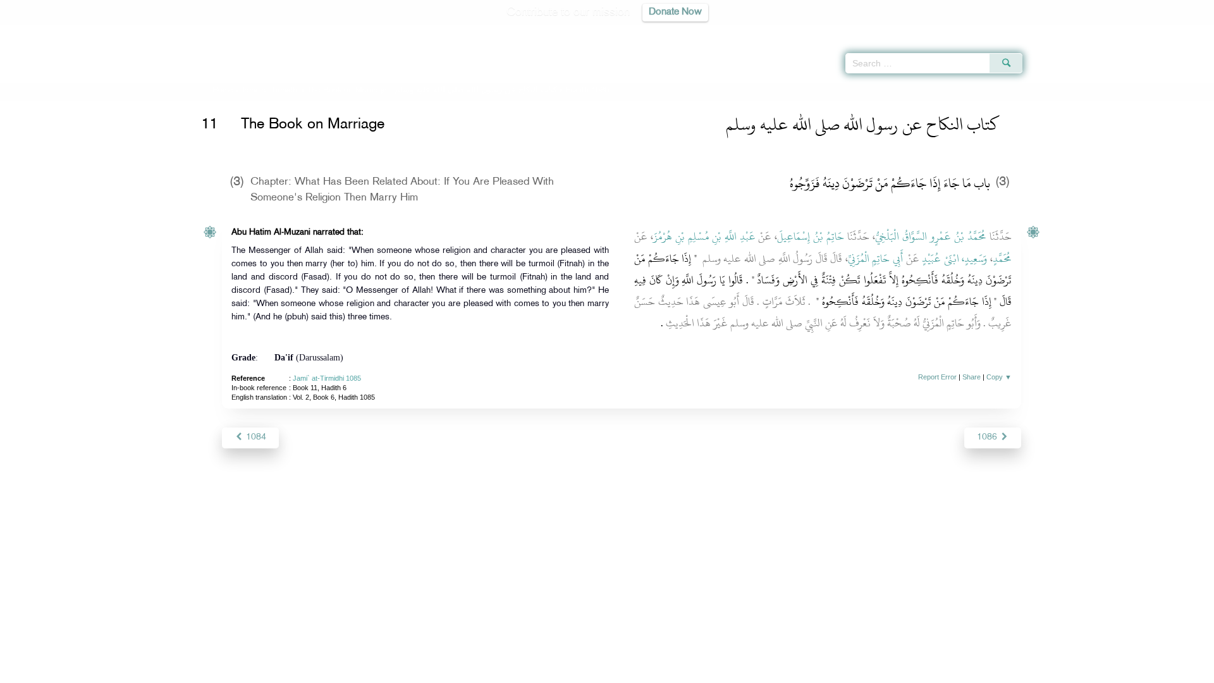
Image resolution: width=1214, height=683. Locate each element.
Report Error (937, 377)
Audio (1183, 31)
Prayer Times (1139, 31)
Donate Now (675, 12)
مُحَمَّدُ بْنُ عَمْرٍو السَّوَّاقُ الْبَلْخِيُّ (930, 236)
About (478, 671)
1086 (988, 437)
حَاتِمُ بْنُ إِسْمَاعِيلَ (810, 236)
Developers (597, 671)
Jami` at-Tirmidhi (270, 90)
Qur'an (1056, 31)
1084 (254, 437)
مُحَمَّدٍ (1002, 259)
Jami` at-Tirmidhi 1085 (327, 378)
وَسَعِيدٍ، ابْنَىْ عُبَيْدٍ (954, 259)
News (511, 671)
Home (222, 90)
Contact (646, 671)
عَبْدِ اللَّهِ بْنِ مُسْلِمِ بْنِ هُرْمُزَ (704, 236)
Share (971, 377)
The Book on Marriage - (432, 90)
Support (548, 671)
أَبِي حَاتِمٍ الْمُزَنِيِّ (875, 259)
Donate (685, 671)
